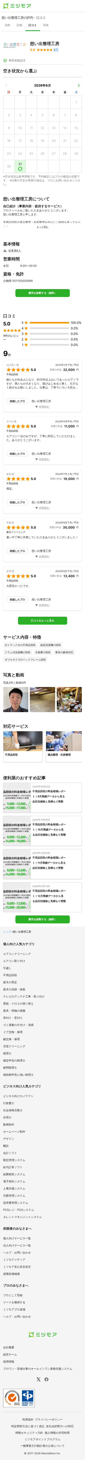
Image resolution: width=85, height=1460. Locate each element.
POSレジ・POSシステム (18, 1209)
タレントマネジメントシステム (22, 1217)
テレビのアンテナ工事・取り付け (24, 996)
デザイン (8, 1138)
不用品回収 (10, 975)
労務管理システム (14, 1195)
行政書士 (8, 1103)
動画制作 (8, 1124)
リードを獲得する (14, 1302)
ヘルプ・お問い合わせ (17, 1252)
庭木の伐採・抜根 (14, 989)
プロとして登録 (13, 1295)
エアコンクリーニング (17, 953)
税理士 (7, 1053)
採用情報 (8, 1361)
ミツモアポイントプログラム (42, 1439)
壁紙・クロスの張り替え (18, 1003)
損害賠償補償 (11, 1273)
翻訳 (6, 1145)
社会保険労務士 (13, 1110)
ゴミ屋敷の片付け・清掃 (18, 1024)
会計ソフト (10, 1153)
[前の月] (6, 85)
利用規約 (27, 1419)
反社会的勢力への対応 (60, 1426)
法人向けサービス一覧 (17, 1245)
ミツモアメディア (14, 1259)
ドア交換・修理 (13, 1032)
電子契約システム (14, 1181)
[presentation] (7, 25)
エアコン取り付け (14, 960)
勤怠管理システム (14, 1160)
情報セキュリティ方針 (29, 1432)
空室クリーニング (14, 1046)
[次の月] (79, 85)
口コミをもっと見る (42, 620)
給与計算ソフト (13, 1167)
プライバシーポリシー (49, 1419)
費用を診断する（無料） (42, 292)
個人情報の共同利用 (57, 1432)
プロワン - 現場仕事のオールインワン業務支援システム (37, 1368)
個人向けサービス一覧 (17, 1238)
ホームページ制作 (14, 1131)
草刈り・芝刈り (13, 1017)
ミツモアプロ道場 (14, 1309)
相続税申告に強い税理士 (18, 1074)
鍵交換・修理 (11, 1039)
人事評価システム (14, 1188)
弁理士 (7, 1117)
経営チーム (10, 1354)
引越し (7, 968)
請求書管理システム (15, 1202)
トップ (7, 931)
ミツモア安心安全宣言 (17, 1266)
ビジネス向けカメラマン (18, 1096)
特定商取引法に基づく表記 (27, 1426)
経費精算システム (14, 1174)
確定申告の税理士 (14, 1060)
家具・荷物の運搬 (14, 1010)
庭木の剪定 (10, 982)
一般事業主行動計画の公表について (42, 1445)
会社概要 (8, 1347)
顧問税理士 (10, 1067)
